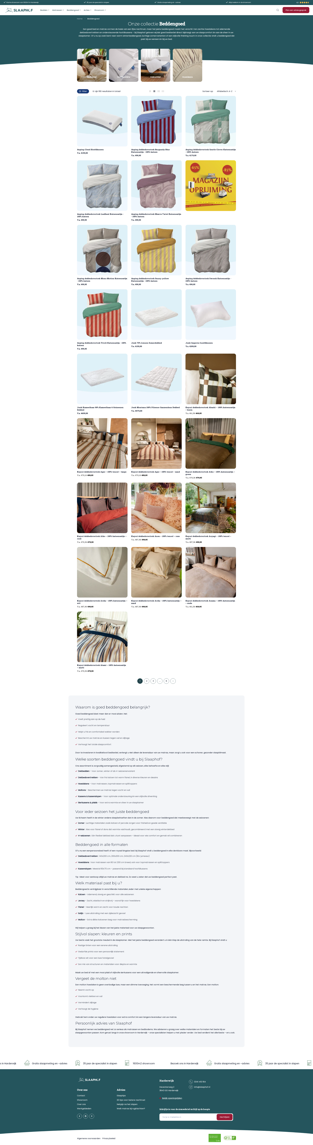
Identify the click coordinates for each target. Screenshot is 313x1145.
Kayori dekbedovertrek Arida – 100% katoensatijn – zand (156, 601)
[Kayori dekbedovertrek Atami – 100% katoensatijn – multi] (102, 636)
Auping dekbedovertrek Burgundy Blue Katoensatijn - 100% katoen (150, 150)
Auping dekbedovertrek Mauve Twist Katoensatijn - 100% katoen (156, 215)
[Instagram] (85, 1116)
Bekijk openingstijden (172, 1098)
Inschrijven (224, 1117)
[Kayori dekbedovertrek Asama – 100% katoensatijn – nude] (210, 572)
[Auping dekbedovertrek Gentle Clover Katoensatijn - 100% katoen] (210, 121)
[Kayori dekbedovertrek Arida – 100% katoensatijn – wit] (102, 572)
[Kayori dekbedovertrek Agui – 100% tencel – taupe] (102, 443)
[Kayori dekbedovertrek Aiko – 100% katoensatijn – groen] (210, 443)
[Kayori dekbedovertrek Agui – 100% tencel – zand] (156, 443)
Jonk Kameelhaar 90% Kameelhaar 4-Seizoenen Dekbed (100, 408)
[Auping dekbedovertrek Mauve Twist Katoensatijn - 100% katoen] (156, 185)
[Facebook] (79, 1116)
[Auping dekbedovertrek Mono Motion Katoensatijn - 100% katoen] (102, 250)
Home (80, 18)
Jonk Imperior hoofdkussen (199, 343)
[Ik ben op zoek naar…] (277, 10)
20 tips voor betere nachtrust (131, 1100)
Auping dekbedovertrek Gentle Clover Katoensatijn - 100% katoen (210, 150)
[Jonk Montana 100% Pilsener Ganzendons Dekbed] (156, 379)
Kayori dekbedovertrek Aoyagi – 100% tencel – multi (208, 537)
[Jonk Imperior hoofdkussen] (210, 314)
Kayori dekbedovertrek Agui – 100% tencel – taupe (101, 472)
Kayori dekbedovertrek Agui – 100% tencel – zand (155, 472)
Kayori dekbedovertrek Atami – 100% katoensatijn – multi (101, 666)
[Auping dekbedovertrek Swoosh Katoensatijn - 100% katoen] (210, 250)
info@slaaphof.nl (202, 1087)
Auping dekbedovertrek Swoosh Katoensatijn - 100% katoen (208, 279)
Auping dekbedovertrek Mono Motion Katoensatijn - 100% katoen (102, 279)
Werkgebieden (84, 1108)
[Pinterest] (91, 1116)
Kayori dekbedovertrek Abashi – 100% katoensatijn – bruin (210, 408)
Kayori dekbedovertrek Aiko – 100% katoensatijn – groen (210, 473)
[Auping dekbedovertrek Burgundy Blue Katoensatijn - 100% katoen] (156, 121)
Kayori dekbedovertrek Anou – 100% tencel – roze (155, 536)
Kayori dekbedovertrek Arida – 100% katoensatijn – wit (102, 601)
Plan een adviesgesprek (296, 10)
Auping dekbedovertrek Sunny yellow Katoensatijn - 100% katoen (150, 279)
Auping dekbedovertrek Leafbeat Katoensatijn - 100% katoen (100, 215)
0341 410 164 (200, 1081)
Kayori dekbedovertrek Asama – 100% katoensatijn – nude (210, 601)
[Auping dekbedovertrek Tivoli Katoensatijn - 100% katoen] (102, 314)
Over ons (81, 1104)
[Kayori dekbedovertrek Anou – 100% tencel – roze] (156, 508)
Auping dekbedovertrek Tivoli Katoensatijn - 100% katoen (101, 344)
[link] (91, 65)
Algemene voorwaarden (88, 1138)
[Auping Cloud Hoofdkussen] (102, 121)
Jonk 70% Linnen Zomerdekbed (146, 343)
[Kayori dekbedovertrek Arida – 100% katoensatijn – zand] (156, 572)
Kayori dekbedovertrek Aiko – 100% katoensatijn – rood (102, 537)
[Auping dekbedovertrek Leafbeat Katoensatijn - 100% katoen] (102, 185)
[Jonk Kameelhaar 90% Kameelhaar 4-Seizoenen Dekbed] (102, 379)
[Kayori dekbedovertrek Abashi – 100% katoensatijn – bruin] (210, 379)
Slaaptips (121, 1095)
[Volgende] (173, 681)
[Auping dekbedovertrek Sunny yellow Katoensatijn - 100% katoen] (156, 250)
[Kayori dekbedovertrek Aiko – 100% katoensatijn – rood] (102, 508)
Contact (81, 1095)
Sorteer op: (207, 91)
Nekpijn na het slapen (127, 1104)
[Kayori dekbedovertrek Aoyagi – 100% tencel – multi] (210, 508)
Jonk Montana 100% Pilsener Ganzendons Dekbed (155, 407)
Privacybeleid (108, 1138)
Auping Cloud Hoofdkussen (90, 149)
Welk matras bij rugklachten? (131, 1108)
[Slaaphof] (19, 10)
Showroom (82, 1100)
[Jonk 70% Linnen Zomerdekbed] (156, 314)
